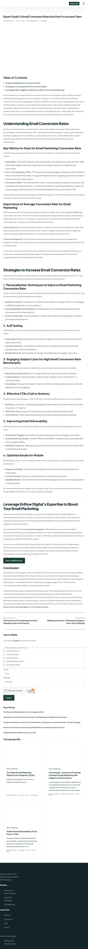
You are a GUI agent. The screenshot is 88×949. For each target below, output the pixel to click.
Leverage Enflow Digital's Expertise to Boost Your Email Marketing (34, 90)
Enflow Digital (8, 21)
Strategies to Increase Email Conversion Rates (26, 86)
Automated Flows (13, 651)
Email (6, 669)
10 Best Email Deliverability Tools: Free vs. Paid (19, 733)
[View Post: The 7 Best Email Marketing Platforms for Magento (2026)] (22, 754)
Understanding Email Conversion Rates (22, 83)
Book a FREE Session (14, 561)
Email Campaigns (13, 654)
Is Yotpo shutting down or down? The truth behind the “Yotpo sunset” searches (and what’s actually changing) (41, 722)
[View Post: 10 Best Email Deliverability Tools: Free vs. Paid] (22, 813)
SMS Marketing (12, 658)
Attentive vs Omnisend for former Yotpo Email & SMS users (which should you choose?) (34, 727)
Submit (9, 698)
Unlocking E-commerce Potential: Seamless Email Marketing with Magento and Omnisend (35, 717)
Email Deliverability (13, 665)
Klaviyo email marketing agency (16, 607)
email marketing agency (34, 529)
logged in (17, 640)
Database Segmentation (15, 661)
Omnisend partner (40, 607)
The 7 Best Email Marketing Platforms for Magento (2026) (23, 712)
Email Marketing (32, 21)
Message (6, 678)
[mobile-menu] (83, 3)
